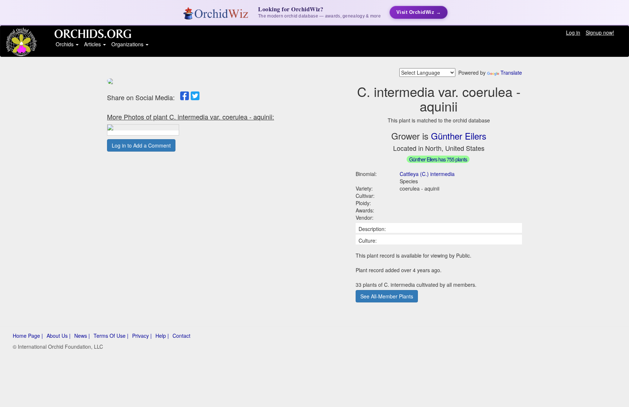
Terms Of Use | (111, 335)
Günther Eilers (458, 135)
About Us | (59, 335)
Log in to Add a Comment (141, 145)
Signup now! (600, 32)
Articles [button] (93, 44)
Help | (162, 335)
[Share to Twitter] (195, 95)
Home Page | (28, 335)
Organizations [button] (128, 44)
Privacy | (142, 335)
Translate (511, 72)
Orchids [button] (65, 44)
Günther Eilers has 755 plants (438, 159)
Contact (181, 335)
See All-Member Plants (386, 296)
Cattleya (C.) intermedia (427, 173)
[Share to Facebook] (184, 95)
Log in (573, 32)
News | (82, 335)
